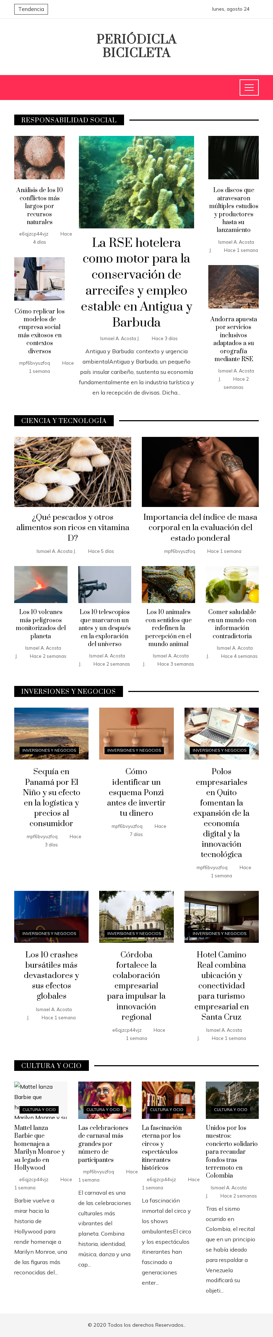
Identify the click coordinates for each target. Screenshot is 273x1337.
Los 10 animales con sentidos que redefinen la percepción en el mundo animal (168, 628)
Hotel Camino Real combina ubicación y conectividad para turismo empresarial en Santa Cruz (221, 986)
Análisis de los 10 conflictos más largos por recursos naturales (39, 206)
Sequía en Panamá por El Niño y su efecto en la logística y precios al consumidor (51, 798)
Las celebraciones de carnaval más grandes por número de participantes (103, 1144)
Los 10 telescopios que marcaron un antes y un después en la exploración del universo (105, 628)
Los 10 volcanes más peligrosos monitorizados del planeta (41, 624)
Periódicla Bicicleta (137, 46)
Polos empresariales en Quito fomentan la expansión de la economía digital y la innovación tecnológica (221, 813)
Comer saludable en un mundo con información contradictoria (232, 624)
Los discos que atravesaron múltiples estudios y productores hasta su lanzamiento (233, 210)
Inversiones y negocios (49, 750)
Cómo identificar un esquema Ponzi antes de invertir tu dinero (136, 792)
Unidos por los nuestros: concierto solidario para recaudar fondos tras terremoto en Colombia (232, 1152)
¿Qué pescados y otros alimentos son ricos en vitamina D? (72, 527)
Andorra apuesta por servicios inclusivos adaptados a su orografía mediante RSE (233, 339)
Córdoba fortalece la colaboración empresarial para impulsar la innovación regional (136, 986)
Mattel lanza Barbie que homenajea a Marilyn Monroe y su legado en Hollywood (39, 1148)
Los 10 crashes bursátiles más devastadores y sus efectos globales (51, 976)
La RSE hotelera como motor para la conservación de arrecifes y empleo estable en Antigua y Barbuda (136, 283)
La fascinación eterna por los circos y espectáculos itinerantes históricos (162, 1148)
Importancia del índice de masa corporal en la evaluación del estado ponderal (200, 527)
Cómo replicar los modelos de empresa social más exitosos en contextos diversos (40, 331)
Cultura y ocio (39, 1109)
